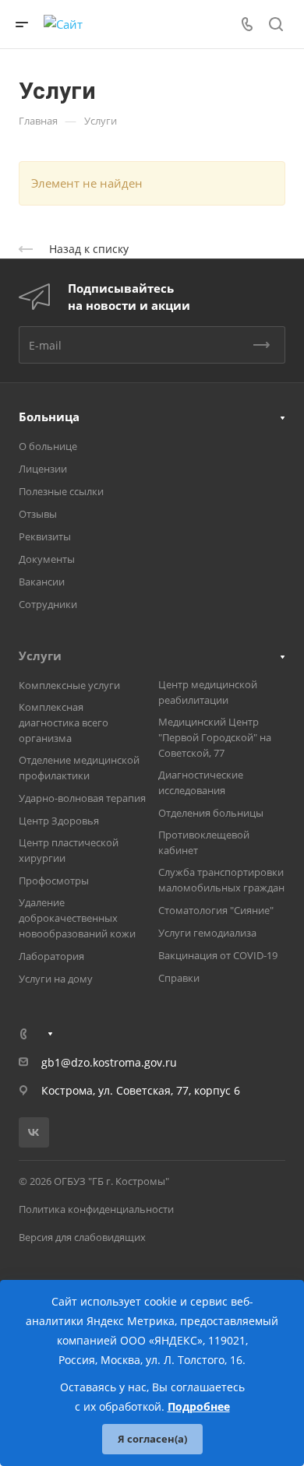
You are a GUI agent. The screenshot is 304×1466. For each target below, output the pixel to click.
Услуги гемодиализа (207, 933)
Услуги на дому (56, 979)
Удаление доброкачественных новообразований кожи (77, 917)
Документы (47, 559)
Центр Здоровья (59, 821)
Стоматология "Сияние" (216, 910)
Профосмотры (54, 881)
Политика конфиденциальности (96, 1209)
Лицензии (43, 469)
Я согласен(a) (152, 1439)
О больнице (48, 446)
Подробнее (199, 1406)
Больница (49, 416)
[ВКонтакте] (34, 1132)
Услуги (40, 655)
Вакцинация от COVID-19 (217, 955)
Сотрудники (48, 604)
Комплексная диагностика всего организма (63, 722)
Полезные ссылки (61, 491)
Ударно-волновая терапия (82, 798)
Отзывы (38, 514)
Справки (179, 978)
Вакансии (42, 582)
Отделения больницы (210, 813)
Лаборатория (51, 956)
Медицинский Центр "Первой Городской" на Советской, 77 (214, 737)
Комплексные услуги (69, 685)
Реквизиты (45, 536)
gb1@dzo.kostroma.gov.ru (109, 1062)
